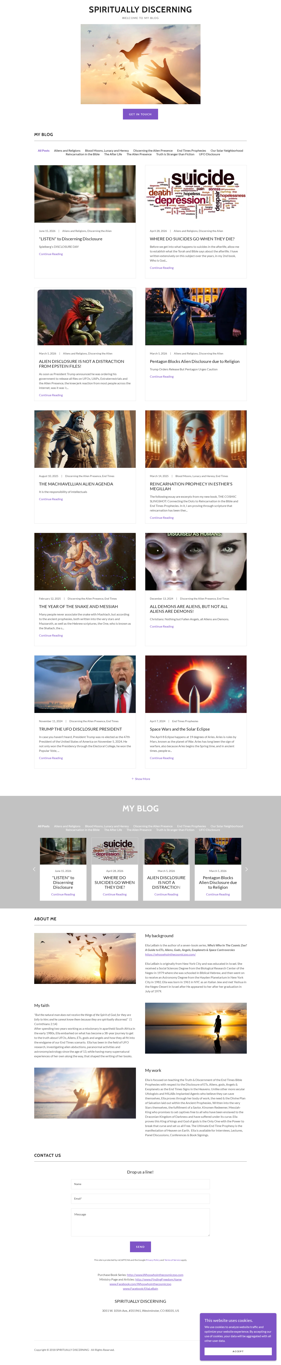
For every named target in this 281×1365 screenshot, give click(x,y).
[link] (140, 11)
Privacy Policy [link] (153, 1260)
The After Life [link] (113, 154)
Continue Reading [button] (51, 254)
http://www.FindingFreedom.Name (158, 1279)
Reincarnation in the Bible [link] (83, 154)
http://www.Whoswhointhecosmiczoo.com (155, 1275)
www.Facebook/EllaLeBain (140, 1288)
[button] (140, 778)
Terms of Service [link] (172, 1260)
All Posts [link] (44, 150)
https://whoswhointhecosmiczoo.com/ (170, 954)
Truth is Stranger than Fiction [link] (175, 154)
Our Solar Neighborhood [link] (227, 150)
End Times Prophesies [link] (191, 150)
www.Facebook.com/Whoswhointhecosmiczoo (140, 1284)
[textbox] (140, 1184)
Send (140, 1246)
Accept (238, 1351)
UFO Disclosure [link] (209, 154)
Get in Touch (140, 114)
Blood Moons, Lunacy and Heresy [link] (107, 150)
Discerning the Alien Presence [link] (153, 150)
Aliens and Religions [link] (67, 150)
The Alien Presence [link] (139, 154)
